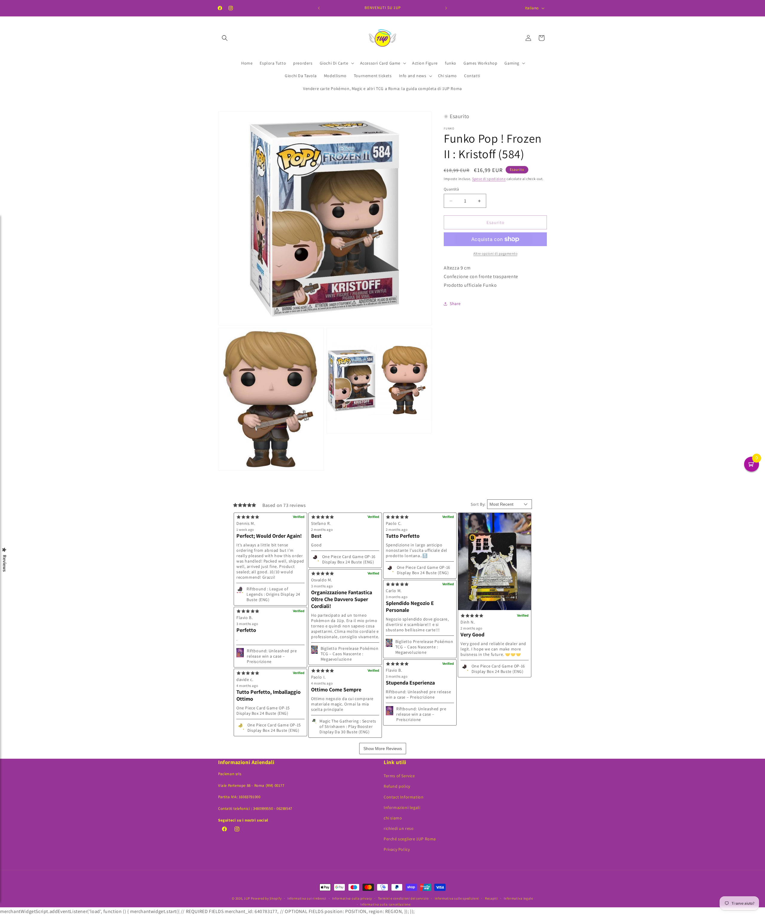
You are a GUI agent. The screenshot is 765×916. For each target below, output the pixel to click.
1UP (247, 898)
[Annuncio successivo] (446, 8)
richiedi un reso (399, 828)
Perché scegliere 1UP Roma (410, 839)
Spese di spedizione (489, 178)
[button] (224, 38)
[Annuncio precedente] (318, 8)
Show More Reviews (382, 748)
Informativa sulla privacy (352, 898)
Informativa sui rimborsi (306, 898)
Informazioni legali (402, 807)
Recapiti (491, 898)
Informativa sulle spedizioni (457, 898)
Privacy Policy (397, 849)
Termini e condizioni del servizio (403, 898)
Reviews (4, 563)
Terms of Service (399, 775)
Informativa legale (518, 898)
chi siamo (393, 818)
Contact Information (403, 797)
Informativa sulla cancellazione (385, 904)
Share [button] (455, 303)
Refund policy (397, 786)
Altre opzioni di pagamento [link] (495, 253)
